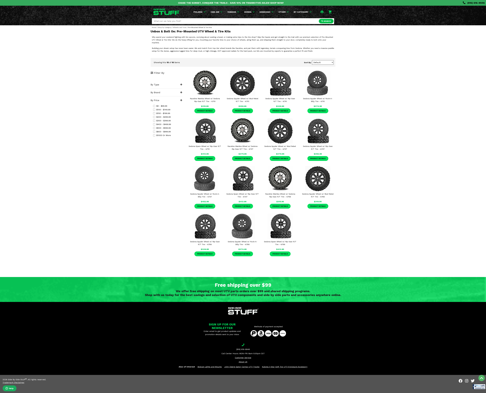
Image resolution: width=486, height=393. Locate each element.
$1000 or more (163, 135)
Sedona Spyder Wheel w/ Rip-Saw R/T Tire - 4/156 (205, 243)
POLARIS (198, 12)
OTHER (282, 12)
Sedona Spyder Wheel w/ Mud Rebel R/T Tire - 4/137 (280, 147)
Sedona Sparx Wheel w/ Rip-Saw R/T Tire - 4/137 (242, 195)
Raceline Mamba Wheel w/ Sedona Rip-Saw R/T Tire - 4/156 (280, 195)
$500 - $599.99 (163, 128)
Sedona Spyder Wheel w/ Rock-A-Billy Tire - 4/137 (205, 195)
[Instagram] (467, 381)
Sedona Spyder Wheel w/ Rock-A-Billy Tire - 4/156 (242, 243)
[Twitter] (473, 381)
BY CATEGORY (301, 12)
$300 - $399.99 (163, 120)
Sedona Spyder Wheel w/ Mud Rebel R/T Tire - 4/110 (242, 100)
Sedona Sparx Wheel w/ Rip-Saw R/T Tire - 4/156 (280, 243)
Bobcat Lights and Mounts (210, 367)
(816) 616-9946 (476, 3)
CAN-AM (215, 12)
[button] (479, 386)
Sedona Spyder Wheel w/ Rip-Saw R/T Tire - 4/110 (280, 100)
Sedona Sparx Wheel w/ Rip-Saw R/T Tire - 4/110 (205, 147)
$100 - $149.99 (163, 109)
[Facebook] (460, 381)
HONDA (247, 12)
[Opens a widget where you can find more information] (9, 388)
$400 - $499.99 (163, 124)
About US (243, 362)
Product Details (204, 111)
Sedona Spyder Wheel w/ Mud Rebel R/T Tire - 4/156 (318, 195)
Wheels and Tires (179, 27)
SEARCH (327, 21)
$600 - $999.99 (163, 131)
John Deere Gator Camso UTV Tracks (241, 367)
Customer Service (243, 358)
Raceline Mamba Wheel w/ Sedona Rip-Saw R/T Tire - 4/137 (242, 147)
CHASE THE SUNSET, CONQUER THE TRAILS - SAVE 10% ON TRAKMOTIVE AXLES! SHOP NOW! (231, 3)
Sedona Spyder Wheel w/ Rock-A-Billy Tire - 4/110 (317, 100)
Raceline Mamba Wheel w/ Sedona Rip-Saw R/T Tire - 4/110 (205, 100)
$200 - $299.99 (163, 117)
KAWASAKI (265, 12)
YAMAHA (231, 12)
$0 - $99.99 (161, 106)
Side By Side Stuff (17, 379)
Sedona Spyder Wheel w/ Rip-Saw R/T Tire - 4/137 (318, 147)
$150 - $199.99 (163, 113)
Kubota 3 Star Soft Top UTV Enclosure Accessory (284, 367)
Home (154, 27)
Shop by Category (164, 27)
